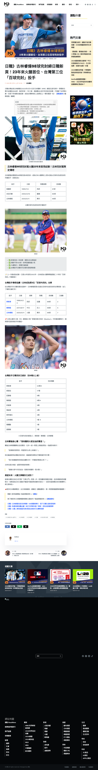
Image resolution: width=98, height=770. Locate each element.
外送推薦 (67, 748)
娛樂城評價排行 (31, 4)
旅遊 (63, 722)
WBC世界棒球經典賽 (30, 727)
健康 (84, 726)
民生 (7, 755)
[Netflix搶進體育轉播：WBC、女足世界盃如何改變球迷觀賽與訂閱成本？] (38, 576)
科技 (83, 749)
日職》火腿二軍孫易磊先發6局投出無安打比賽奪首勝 (26, 509)
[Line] (19, 526)
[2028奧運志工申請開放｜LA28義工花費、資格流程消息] (83, 576)
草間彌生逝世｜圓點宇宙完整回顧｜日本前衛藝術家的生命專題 (81, 44)
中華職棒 (28, 748)
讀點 (35, 494)
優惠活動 (86, 731)
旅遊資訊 (67, 740)
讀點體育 (60, 94)
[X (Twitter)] (13, 526)
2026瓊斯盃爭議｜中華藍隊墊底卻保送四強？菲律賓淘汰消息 (81, 72)
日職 (36, 517)
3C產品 (85, 752)
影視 (70, 4)
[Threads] (90, 4)
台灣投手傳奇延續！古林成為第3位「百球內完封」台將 (34, 107)
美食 (63, 745)
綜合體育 (28, 83)
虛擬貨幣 (47, 751)
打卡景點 (67, 737)
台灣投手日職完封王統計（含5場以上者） (31, 109)
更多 (77, 4)
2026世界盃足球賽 (30, 732)
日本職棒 (29, 517)
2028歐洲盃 (29, 739)
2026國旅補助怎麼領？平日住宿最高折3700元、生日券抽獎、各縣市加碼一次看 (81, 63)
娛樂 (7, 749)
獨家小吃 (67, 751)
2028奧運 (28, 736)
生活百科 (86, 734)
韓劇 (46, 731)
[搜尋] (95, 4)
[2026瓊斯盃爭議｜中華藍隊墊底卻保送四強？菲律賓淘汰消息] (15, 576)
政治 (7, 752)
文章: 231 (16, 541)
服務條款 (74, 767)
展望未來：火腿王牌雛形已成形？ (29, 113)
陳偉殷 (8, 308)
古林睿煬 (9, 313)
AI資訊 (85, 755)
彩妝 (84, 742)
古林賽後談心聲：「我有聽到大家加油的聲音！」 (33, 111)
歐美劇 (46, 737)
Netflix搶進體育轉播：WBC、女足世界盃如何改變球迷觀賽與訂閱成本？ (81, 81)
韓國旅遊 (67, 731)
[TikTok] (92, 4)
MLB (26, 742)
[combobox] (79, 25)
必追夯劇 (47, 726)
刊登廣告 (66, 767)
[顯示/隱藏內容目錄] (54, 102)
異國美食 (67, 754)
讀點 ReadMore (19, 4)
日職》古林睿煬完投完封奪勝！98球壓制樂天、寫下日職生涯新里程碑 (31, 504)
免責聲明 (91, 767)
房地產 (46, 745)
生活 (83, 722)
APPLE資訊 (87, 758)
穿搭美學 (86, 745)
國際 (7, 743)
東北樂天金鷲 (44, 517)
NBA (27, 745)
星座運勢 (86, 728)
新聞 (56, 4)
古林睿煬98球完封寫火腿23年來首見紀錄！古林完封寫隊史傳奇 (36, 104)
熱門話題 (41, 4)
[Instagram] (87, 4)
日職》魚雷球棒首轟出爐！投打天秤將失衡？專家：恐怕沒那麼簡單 (30, 506)
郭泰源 (8, 302)
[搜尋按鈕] (91, 25)
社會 (7, 746)
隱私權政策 (82, 767)
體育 (63, 4)
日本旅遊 (67, 728)
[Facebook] (85, 4)
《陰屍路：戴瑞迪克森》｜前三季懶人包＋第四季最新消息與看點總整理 (81, 54)
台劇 (46, 734)
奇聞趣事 (49, 4)
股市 (46, 748)
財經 (44, 742)
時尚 (83, 739)
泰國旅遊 (67, 734)
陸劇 (46, 728)
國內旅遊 (67, 726)
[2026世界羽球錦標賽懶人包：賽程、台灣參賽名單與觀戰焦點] (60, 576)
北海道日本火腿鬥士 (11, 517)
